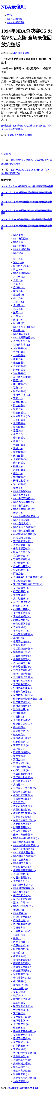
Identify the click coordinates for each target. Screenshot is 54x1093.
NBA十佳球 (19, 246)
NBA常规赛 (22, 491)
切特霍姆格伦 (22, 766)
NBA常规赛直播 (24, 337)
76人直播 (19, 373)
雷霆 (17, 430)
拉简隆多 (19, 956)
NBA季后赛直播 (24, 498)
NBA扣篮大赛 (22, 863)
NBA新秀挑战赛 (23, 842)
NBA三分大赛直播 (24, 852)
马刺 (18, 302)
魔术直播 (19, 462)
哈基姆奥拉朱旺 (23, 1006)
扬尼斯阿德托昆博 (24, 534)
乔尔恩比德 (20, 770)
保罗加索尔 (20, 974)
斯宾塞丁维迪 (22, 702)
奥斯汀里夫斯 (22, 809)
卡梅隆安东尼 (22, 977)
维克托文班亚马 (23, 724)
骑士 (17, 488)
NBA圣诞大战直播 (24, 527)
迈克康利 (19, 627)
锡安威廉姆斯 (22, 616)
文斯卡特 (19, 992)
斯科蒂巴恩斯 (22, 827)
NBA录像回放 (14, 19)
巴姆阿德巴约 (22, 1038)
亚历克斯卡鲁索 (23, 677)
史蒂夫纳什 (20, 1056)
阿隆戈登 (19, 573)
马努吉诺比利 (22, 931)
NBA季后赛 (21, 495)
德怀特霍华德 (22, 963)
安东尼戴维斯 (22, 666)
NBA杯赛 (20, 913)
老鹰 (17, 441)
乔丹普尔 (19, 713)
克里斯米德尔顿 (23, 541)
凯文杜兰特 (20, 731)
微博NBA (20, 985)
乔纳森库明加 (22, 867)
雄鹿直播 (19, 362)
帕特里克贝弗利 (23, 681)
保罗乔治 (19, 756)
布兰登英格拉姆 (23, 613)
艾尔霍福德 (20, 588)
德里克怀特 (20, 591)
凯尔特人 (20, 266)
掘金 (17, 473)
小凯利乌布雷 (22, 691)
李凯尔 (18, 638)
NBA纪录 (18, 253)
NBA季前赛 (21, 334)
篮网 (17, 312)
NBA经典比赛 (23, 906)
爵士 (17, 298)
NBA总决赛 (25, 135)
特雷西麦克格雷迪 (24, 1031)
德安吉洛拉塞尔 (23, 806)
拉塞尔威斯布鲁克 (24, 813)
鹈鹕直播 (19, 470)
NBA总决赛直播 (23, 502)
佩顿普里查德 (22, 924)
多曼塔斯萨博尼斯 (24, 870)
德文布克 (19, 734)
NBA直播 (18, 235)
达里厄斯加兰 (22, 1060)
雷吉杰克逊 (20, 745)
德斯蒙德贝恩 (22, 652)
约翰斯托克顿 (22, 1063)
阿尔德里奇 (20, 1045)
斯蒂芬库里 (21, 552)
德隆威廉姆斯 (22, 960)
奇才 (17, 434)
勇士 (17, 269)
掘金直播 (19, 477)
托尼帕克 (19, 935)
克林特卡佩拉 (22, 720)
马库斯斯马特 (22, 656)
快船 (17, 409)
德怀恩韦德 (20, 1020)
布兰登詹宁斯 (22, 1017)
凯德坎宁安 (20, 1074)
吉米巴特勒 (20, 874)
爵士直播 (19, 405)
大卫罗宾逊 (20, 1010)
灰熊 (17, 398)
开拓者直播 (20, 480)
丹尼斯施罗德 (22, 824)
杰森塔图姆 (20, 598)
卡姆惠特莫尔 (22, 799)
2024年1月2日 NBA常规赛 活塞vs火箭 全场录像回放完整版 (26, 219)
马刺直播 (19, 420)
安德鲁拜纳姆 (22, 970)
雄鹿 (17, 359)
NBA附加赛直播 (23, 888)
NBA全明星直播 (23, 530)
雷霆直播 (19, 423)
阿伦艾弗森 (20, 942)
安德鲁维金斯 (22, 559)
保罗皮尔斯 (20, 945)
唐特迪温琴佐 (22, 706)
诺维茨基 (19, 1028)
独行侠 (19, 323)
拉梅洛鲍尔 (20, 1067)
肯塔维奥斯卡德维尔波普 (28, 577)
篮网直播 (19, 427)
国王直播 (20, 384)
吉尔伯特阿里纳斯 (24, 1053)
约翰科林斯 (20, 606)
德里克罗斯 (20, 763)
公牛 (17, 259)
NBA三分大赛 (22, 859)
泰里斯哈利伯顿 (23, 777)
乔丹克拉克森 (22, 609)
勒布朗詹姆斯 (22, 670)
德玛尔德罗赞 (22, 673)
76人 (17, 309)
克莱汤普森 (20, 555)
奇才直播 (19, 437)
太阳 (17, 280)
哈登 (17, 513)
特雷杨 (18, 716)
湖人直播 (20, 348)
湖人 (18, 262)
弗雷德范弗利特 (23, 774)
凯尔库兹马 (20, 709)
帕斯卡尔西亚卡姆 (24, 820)
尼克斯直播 (21, 416)
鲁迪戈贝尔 (20, 631)
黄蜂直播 (19, 452)
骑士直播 (19, 484)
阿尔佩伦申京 (22, 781)
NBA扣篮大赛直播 (24, 856)
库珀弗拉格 (20, 920)
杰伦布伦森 (21, 545)
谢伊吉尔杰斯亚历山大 (27, 699)
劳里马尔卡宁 (22, 602)
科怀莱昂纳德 (22, 752)
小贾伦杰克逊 (22, 659)
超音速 (18, 294)
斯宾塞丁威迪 (22, 792)
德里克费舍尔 (22, 967)
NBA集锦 (18, 242)
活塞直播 (19, 370)
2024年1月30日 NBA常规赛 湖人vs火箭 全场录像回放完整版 (27, 186)
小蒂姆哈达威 (22, 641)
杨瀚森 (18, 910)
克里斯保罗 (20, 563)
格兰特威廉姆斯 (23, 648)
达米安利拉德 (22, 538)
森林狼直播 (21, 341)
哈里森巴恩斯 (22, 877)
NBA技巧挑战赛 (23, 849)
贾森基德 (19, 1013)
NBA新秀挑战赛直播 (26, 838)
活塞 (17, 316)
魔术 (17, 291)
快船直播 (20, 412)
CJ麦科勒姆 (21, 620)
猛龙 (17, 387)
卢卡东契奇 (21, 663)
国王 (17, 380)
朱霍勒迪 (19, 595)
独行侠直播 (21, 344)
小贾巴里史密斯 (23, 795)
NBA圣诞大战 (22, 523)
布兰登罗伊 (20, 1042)
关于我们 (34, 1088)
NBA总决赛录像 (15, 22)
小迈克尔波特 (22, 581)
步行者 (19, 305)
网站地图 (24, 1088)
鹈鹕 (17, 466)
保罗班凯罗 (20, 741)
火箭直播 (20, 459)
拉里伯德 (19, 981)
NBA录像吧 (13, 7)
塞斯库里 (19, 645)
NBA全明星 (21, 505)
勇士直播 (19, 352)
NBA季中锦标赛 (24, 509)
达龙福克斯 (20, 881)
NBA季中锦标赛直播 (26, 516)
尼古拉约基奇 (22, 566)
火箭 (9, 135)
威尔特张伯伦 (22, 999)
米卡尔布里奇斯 (23, 834)
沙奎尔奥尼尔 (22, 917)
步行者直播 (21, 395)
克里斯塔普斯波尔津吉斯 (28, 584)
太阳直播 (19, 366)
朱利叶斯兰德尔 (23, 548)
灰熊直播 (20, 402)
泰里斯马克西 (22, 684)
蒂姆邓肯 (19, 927)
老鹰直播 (19, 445)
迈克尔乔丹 (20, 902)
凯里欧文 (19, 749)
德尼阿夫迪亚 (22, 1070)
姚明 (17, 938)
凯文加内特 (20, 949)
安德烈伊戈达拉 (23, 1035)
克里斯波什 (20, 1024)
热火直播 (20, 455)
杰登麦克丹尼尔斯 (24, 1078)
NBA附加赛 (21, 892)
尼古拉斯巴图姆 (23, 695)
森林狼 (19, 330)
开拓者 (19, 277)
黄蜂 (17, 448)
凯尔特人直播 (22, 377)
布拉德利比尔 (22, 738)
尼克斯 (15, 135)
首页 (9, 15)
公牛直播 (19, 355)
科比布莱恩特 (22, 899)
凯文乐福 (19, 1003)
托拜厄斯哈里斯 (23, 688)
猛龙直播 (19, 391)
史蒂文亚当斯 (22, 831)
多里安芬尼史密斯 (24, 788)
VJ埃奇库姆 (21, 1081)
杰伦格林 (19, 784)
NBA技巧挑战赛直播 (26, 845)
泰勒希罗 (19, 802)
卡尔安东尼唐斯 (23, 634)
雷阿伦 (18, 952)
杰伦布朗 (19, 727)
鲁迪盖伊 (19, 1049)
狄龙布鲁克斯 (22, 817)
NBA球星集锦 (23, 884)
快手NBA (19, 995)
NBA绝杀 (20, 988)
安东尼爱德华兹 (23, 623)
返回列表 (6, 154)
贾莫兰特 (19, 759)
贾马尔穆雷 (20, 570)
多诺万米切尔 (22, 895)
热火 (17, 319)
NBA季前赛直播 (24, 327)
